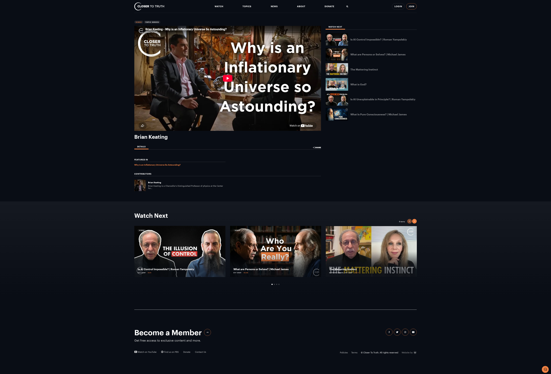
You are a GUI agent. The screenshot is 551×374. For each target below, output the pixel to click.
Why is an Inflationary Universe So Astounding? (157, 165)
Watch (219, 6)
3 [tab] (276, 284)
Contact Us (200, 352)
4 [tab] (279, 284)
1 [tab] (272, 284)
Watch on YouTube (147, 352)
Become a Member (168, 332)
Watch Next (335, 27)
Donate (329, 6)
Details (141, 147)
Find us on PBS (171, 352)
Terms (354, 352)
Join (411, 6)
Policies (344, 352)
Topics (246, 6)
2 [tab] (274, 284)
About (301, 6)
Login (398, 6)
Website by (407, 352)
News (274, 6)
